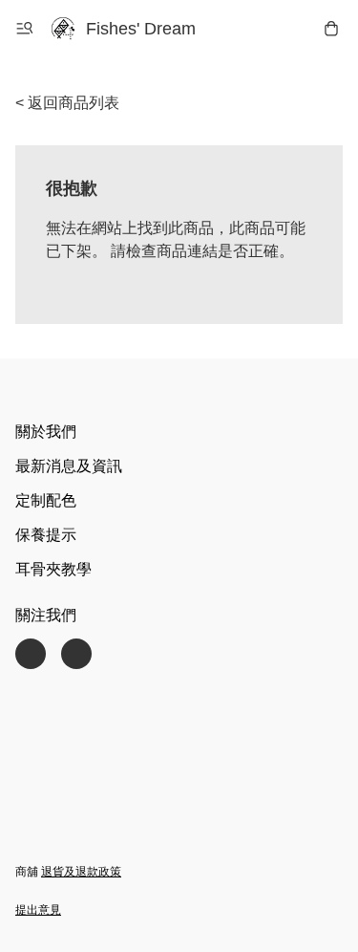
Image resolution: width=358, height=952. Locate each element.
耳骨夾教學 (53, 569)
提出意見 (38, 910)
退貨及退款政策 (81, 871)
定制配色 (45, 500)
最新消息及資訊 (68, 466)
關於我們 (45, 431)
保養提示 (45, 535)
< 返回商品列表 (67, 103)
